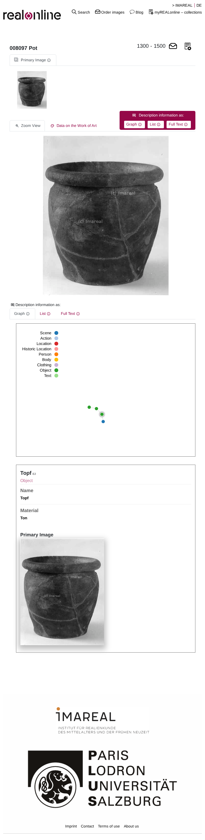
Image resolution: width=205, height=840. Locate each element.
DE (199, 5)
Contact (87, 826)
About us (131, 826)
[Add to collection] (187, 46)
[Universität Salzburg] (102, 779)
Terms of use (109, 826)
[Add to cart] (172, 46)
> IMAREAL (182, 5)
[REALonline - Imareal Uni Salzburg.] (34, 12)
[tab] (33, 60)
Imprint (71, 826)
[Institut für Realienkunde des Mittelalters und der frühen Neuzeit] (102, 720)
